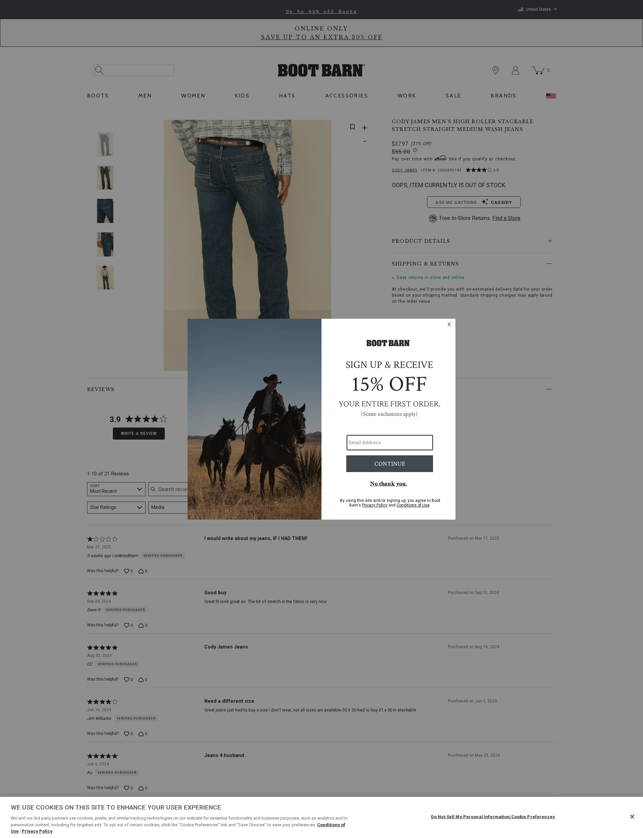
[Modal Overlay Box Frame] (321, 419)
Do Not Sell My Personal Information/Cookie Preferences (493, 816)
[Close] (632, 816)
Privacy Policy (37, 831)
